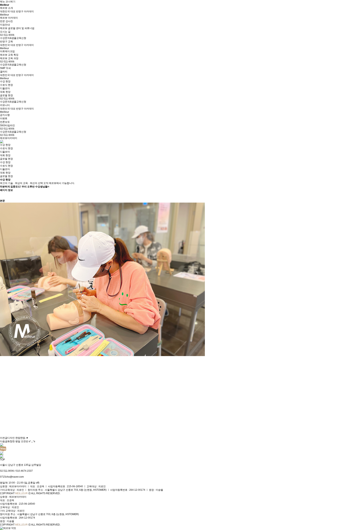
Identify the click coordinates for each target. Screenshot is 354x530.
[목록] (2, 195)
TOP (2, 459)
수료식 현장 (6, 148)
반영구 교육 (6, 41)
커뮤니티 (5, 105)
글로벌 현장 (6, 158)
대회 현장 (5, 155)
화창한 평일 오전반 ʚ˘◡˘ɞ (21, 441)
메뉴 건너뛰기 (7, 1)
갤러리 (3, 71)
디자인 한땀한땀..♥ (17, 437)
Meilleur (4, 4)
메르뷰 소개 (6, 8)
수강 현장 (5, 144)
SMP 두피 (5, 68)
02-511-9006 (7, 135)
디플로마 (5, 151)
